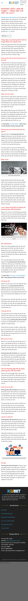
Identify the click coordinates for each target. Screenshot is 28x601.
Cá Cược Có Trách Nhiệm (17, 275)
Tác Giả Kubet (14, 124)
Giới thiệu (4, 510)
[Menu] (2, 3)
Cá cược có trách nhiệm (7, 521)
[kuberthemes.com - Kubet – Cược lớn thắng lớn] (14, 2)
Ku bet (9, 31)
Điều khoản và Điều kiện (8, 517)
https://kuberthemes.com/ (13, 540)
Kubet (3, 494)
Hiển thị (9, 36)
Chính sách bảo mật (6, 513)
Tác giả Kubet (5, 528)
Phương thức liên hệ (7, 524)
